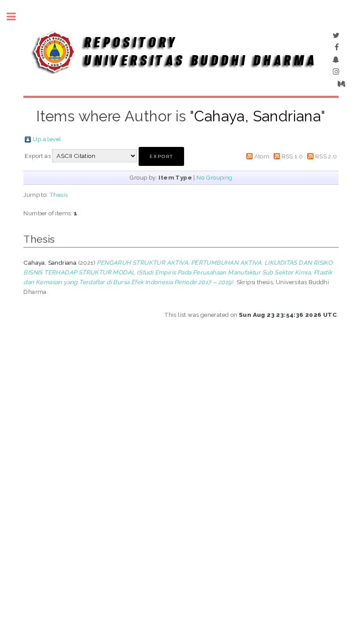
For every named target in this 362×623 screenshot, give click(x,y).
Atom (262, 156)
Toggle (16, 16)
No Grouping (214, 177)
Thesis (58, 194)
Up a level (47, 139)
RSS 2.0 (326, 156)
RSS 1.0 (292, 156)
